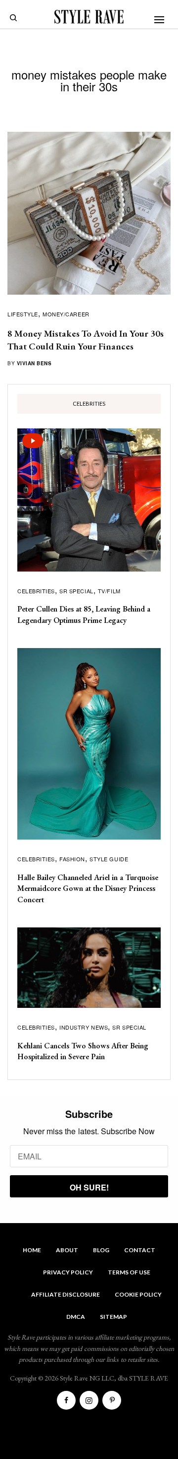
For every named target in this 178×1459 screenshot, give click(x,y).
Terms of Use (129, 1272)
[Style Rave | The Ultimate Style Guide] (89, 17)
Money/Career (66, 314)
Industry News (83, 1027)
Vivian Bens (34, 363)
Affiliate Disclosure (65, 1294)
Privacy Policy (68, 1272)
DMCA (75, 1316)
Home (32, 1250)
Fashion (72, 859)
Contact (139, 1250)
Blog (101, 1250)
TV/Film (109, 591)
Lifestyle (22, 314)
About (67, 1250)
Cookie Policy (138, 1294)
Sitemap (113, 1316)
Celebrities (36, 591)
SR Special (76, 591)
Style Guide (108, 859)
